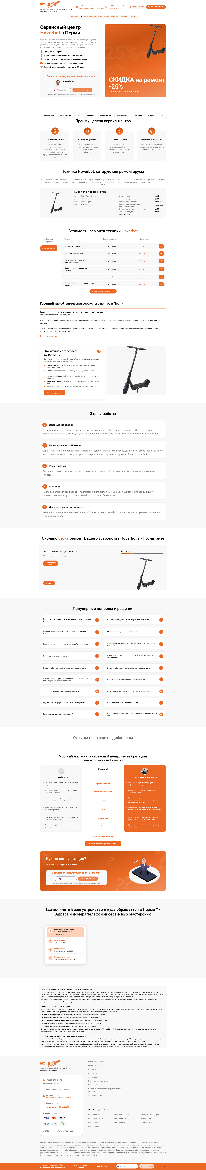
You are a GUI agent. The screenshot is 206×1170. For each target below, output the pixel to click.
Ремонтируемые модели (98, 1081)
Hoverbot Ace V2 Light (82, 201)
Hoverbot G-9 (146, 1122)
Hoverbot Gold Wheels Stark (84, 196)
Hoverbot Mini (94, 1126)
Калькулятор (137, 116)
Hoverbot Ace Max (80, 204)
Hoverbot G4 (146, 1118)
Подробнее (81, 47)
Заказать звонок (157, 7)
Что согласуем (105, 116)
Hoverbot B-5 (93, 1115)
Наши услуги (93, 1085)
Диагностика (124, 196)
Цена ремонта (103, 17)
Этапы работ (121, 116)
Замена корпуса (126, 212)
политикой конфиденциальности (86, 94)
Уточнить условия (54, 393)
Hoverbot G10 (120, 1118)
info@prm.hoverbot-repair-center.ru (66, 959)
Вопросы (151, 116)
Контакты (124, 17)
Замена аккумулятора (128, 199)
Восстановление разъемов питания (134, 209)
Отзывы (133, 17)
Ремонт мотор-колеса (128, 201)
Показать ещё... (125, 215)
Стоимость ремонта (96, 1062)
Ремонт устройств (89, 17)
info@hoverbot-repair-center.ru (58, 1089)
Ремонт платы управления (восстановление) (130, 205)
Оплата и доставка (96, 1065)
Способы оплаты (95, 1095)
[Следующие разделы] (165, 116)
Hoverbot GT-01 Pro (81, 199)
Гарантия (90, 116)
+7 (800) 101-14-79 (116, 6)
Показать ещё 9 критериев (103, 836)
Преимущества (48, 116)
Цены (79, 116)
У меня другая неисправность (103, 291)
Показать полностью (49, 336)
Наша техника (65, 116)
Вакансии (114, 17)
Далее (50, 583)
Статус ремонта (138, 7)
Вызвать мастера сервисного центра (103, 844)
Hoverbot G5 (93, 1122)
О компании (74, 17)
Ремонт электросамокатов (89, 191)
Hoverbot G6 (119, 1122)
